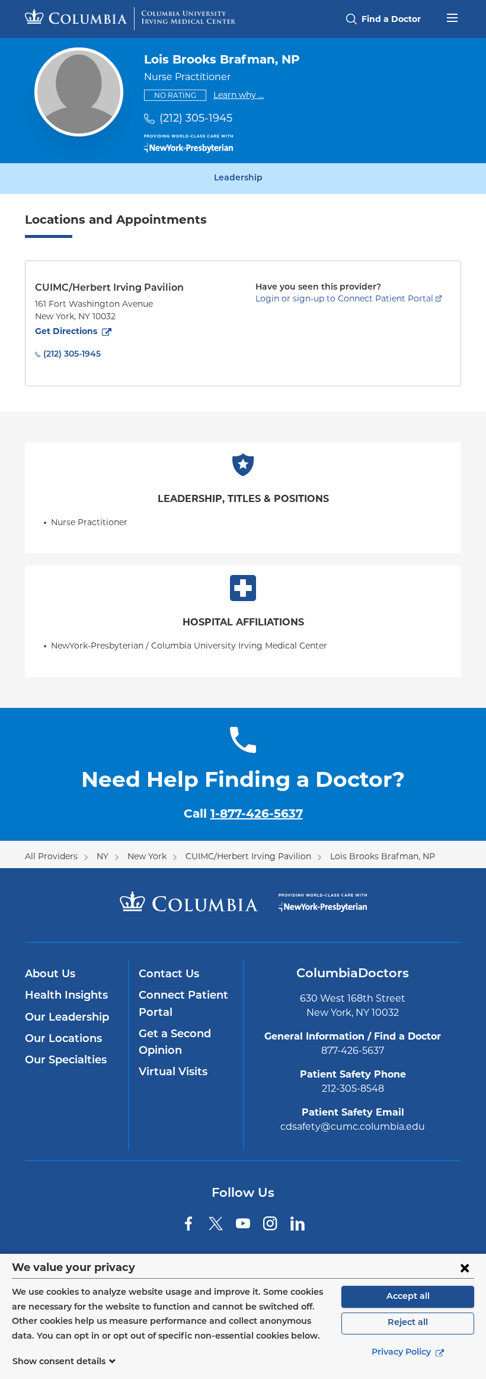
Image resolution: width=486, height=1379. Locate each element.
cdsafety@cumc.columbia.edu (352, 1126)
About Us (50, 975)
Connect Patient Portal (183, 1004)
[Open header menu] (452, 16)
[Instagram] (270, 1223)
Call (243, 813)
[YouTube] (243, 1223)
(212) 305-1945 (195, 118)
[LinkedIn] (297, 1223)
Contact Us (169, 975)
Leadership (238, 178)
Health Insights (66, 996)
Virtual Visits (173, 1072)
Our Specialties (66, 1061)
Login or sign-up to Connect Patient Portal (344, 298)
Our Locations (63, 1039)
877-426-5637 (352, 1050)
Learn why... (238, 94)
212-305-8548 (353, 1088)
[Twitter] (216, 1223)
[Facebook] (188, 1223)
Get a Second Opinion (175, 1043)
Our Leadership (67, 1018)
